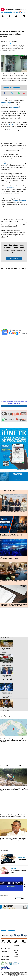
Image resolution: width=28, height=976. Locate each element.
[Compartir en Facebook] (4, 93)
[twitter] (18, 935)
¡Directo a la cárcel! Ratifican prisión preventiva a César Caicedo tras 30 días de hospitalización (13, 839)
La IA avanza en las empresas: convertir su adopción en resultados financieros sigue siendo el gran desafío (7, 695)
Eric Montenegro (4, 43)
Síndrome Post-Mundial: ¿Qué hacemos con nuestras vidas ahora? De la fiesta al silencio (12, 535)
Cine (15, 952)
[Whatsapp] (11, 935)
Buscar (3, 946)
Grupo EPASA (5, 956)
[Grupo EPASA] (5, 968)
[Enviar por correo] (24, 93)
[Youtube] (22, 935)
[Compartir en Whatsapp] (19, 93)
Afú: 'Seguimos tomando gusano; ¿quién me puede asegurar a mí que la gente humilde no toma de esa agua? (14, 789)
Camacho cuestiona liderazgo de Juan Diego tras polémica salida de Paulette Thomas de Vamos (13, 815)
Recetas (16, 954)
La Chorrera (10, 124)
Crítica (16, 946)
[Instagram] (25, 935)
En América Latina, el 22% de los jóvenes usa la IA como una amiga (8, 709)
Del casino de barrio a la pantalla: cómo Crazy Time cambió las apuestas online (12, 581)
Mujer (16, 950)
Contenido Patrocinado (8, 490)
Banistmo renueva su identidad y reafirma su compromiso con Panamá (12, 512)
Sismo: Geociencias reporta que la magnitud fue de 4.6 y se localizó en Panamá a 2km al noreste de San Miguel (14, 740)
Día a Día (17, 948)
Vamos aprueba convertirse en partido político (13, 765)
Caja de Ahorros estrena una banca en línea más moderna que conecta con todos (13, 557)
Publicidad (4, 954)
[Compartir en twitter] (12, 93)
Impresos (17, 957)
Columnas (4, 850)
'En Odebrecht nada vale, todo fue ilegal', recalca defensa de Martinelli (7, 664)
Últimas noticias (7, 637)
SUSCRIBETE (14, 258)
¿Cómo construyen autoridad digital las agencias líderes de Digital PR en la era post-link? (13, 604)
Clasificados (5, 951)
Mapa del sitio (5, 948)
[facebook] (15, 935)
